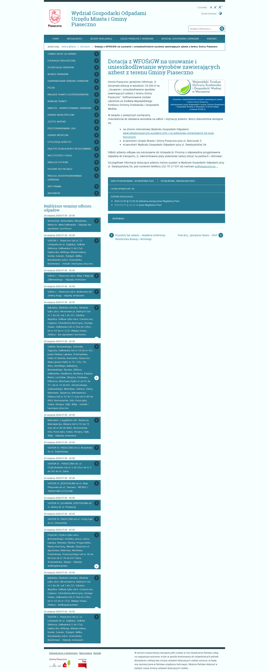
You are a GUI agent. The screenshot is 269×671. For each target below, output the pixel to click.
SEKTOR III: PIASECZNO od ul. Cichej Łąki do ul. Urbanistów (70, 521)
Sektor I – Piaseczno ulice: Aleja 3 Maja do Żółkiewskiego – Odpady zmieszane (70, 277)
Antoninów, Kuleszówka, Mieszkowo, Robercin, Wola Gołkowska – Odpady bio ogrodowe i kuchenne (69, 224)
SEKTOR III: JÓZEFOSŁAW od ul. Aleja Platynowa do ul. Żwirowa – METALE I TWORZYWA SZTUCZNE (68, 487)
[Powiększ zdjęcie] (197, 96)
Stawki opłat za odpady (62, 53)
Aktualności (74, 38)
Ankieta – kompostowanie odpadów (69, 108)
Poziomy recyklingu (60, 169)
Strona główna (68, 46)
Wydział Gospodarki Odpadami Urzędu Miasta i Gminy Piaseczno (108, 19)
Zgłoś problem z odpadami (136, 38)
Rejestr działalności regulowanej (69, 148)
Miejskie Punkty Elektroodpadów (68, 94)
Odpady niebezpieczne (61, 114)
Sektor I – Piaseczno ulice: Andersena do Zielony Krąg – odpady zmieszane (70, 293)
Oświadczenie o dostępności (63, 653)
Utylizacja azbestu (59, 142)
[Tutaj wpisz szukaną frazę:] (204, 29)
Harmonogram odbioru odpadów (68, 81)
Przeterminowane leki (62, 128)
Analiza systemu (58, 162)
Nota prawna (85, 653)
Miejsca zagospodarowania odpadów (65, 177)
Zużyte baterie (57, 121)
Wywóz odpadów (58, 74)
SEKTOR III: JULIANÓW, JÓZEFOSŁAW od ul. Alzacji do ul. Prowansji (69, 505)
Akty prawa (54, 186)
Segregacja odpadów (61, 67)
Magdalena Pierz (185, 181)
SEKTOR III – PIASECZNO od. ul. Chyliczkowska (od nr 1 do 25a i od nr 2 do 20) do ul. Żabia (69, 467)
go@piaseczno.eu (205, 166)
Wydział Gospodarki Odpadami (180, 38)
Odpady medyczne (58, 135)
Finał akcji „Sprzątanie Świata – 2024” (198, 235)
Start (55, 38)
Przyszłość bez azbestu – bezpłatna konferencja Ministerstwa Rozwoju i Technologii (140, 237)
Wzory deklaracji (101, 38)
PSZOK (51, 87)
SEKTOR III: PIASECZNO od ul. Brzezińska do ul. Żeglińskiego (70, 449)
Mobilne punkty (57, 101)
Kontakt (212, 38)
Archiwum (85, 46)
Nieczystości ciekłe (60, 155)
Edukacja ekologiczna (61, 60)
